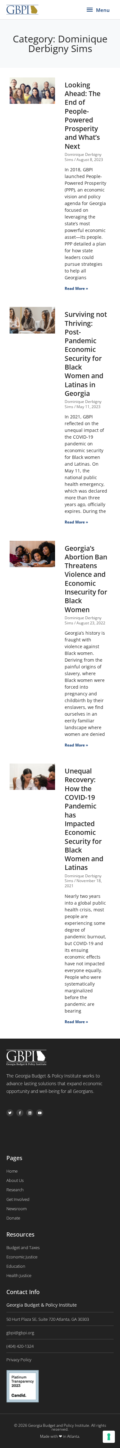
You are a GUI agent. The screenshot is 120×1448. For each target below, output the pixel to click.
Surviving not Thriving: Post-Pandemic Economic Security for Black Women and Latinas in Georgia (86, 354)
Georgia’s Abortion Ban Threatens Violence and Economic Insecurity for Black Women (86, 579)
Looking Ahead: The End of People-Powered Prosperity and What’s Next (82, 115)
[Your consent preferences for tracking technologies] (109, 1437)
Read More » (76, 288)
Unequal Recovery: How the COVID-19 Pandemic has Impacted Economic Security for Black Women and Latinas (84, 819)
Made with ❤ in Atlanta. (60, 1436)
